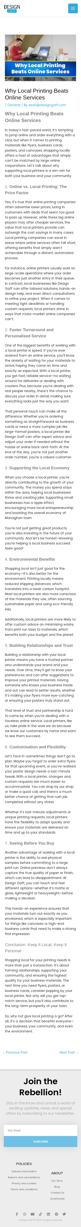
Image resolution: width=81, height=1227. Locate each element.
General (13, 105)
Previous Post (15, 1052)
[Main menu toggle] (73, 8)
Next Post (69, 1052)
